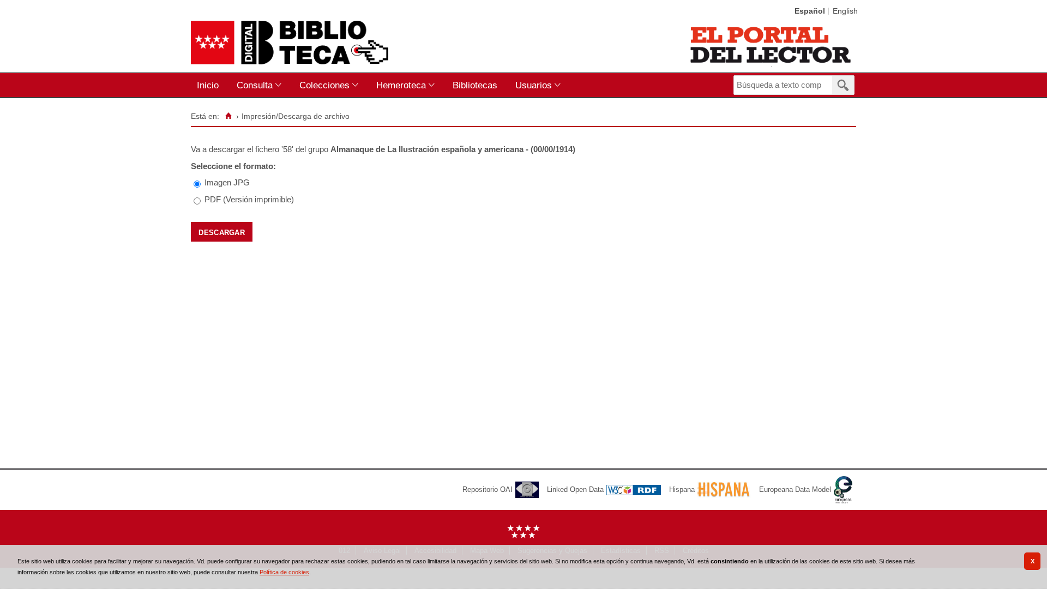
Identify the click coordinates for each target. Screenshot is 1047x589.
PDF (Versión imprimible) (249, 199)
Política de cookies (284, 572)
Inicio (208, 85)
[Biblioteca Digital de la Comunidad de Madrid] (289, 42)
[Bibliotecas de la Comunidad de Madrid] (771, 45)
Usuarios (533, 85)
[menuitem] (210, 85)
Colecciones (324, 85)
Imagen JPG (227, 182)
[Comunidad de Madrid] (523, 536)
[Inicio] (228, 116)
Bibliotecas (475, 85)
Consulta (255, 85)
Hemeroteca (401, 85)
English (845, 11)
